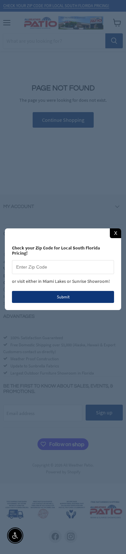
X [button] (115, 233)
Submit (63, 297)
